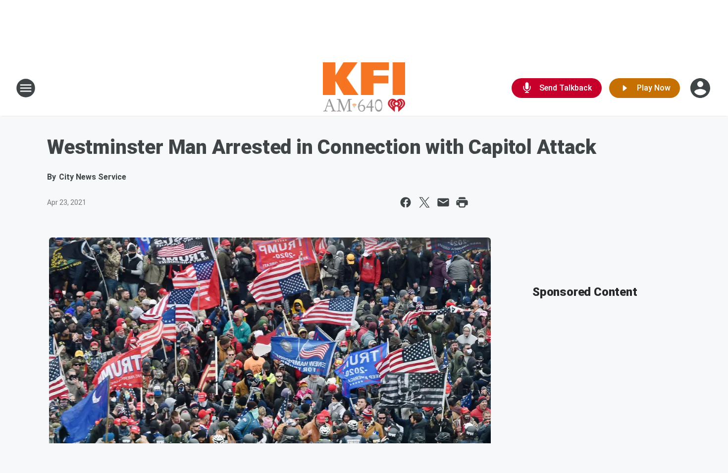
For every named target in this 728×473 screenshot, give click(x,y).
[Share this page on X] (424, 202)
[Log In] (701, 88)
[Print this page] (462, 202)
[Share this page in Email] (443, 202)
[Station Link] (364, 88)
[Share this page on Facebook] (406, 202)
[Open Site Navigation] (26, 88)
